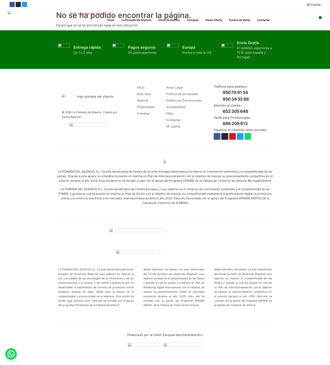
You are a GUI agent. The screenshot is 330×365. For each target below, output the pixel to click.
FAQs (169, 113)
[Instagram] (18, 4)
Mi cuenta (173, 126)
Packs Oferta (213, 20)
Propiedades (146, 107)
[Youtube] (232, 136)
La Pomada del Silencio (136, 20)
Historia (142, 100)
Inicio (111, 20)
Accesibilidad (175, 107)
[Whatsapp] (247, 136)
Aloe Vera (144, 94)
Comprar (193, 20)
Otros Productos (169, 20)
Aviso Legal (174, 87)
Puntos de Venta (239, 20)
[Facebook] (12, 4)
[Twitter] (24, 4)
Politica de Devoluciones (184, 100)
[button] (11, 354)
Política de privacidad (182, 94)
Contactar (263, 20)
